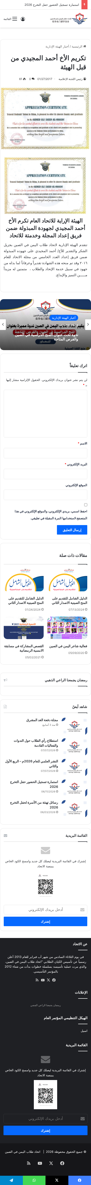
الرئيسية (77, 46)
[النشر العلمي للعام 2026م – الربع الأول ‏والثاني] (74, 767)
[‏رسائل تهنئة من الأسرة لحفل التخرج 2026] (74, 808)
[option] (45, 324)
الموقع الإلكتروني (76, 485)
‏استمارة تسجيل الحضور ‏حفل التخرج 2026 (51, 4)
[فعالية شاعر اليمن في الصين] (67, 628)
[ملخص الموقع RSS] (37, 980)
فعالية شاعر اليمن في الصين (68, 646)
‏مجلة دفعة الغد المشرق (42, 720)
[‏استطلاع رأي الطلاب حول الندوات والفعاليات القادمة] (74, 747)
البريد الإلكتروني (76, 464)
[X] (48, 980)
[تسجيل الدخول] (23, 20)
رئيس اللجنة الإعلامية (71, 79)
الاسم (82, 443)
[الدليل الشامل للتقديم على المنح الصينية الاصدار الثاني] (67, 580)
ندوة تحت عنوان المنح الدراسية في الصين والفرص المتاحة (46, 337)
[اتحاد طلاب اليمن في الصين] (69, 18)
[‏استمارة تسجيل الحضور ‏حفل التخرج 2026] (74, 788)
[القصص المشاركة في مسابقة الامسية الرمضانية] (24, 628)
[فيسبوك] (54, 980)
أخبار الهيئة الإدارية (57, 46)
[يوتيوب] (43, 980)
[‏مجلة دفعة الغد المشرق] (74, 726)
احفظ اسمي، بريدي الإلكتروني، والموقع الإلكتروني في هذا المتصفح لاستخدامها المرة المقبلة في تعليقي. (51, 514)
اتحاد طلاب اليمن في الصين (22, 1151)
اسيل (84, 1031)
